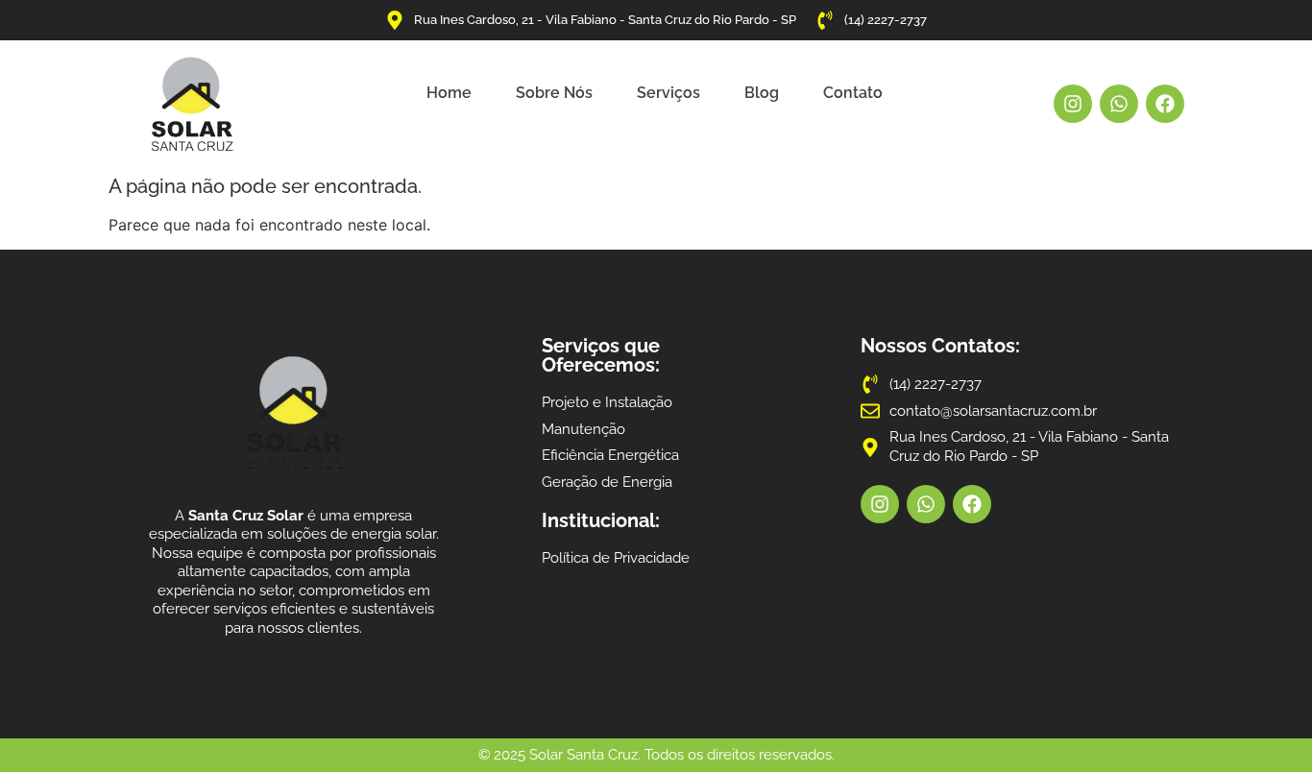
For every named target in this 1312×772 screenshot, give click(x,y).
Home (449, 93)
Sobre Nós (554, 93)
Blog (761, 93)
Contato (853, 93)
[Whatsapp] (1119, 103)
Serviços (668, 93)
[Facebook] (1165, 103)
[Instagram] (1073, 103)
